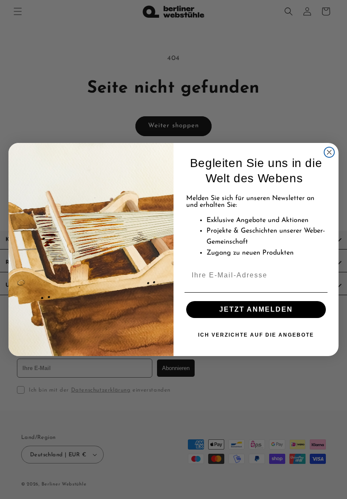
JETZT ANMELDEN (256, 309)
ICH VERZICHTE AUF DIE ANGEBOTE (256, 335)
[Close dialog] (329, 152)
